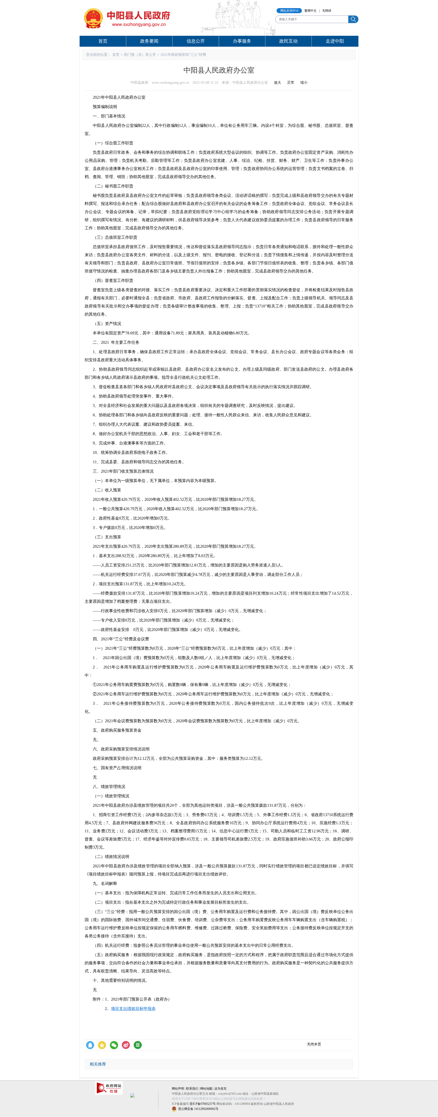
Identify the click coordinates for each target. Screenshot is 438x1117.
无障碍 (326, 10)
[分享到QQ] (90, 1045)
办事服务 (242, 41)
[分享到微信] (114, 1045)
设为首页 (220, 1088)
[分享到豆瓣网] (138, 1045)
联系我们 (192, 1088)
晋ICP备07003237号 (203, 1104)
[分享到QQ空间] (102, 1045)
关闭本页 (314, 1044)
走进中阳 (335, 41)
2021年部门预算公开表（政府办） (141, 999)
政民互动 (288, 41)
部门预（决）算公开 (140, 55)
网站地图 (206, 1088)
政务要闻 (149, 41)
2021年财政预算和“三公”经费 (183, 55)
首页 (102, 41)
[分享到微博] (126, 1045)
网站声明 (178, 1088)
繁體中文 (310, 10)
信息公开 (196, 41)
